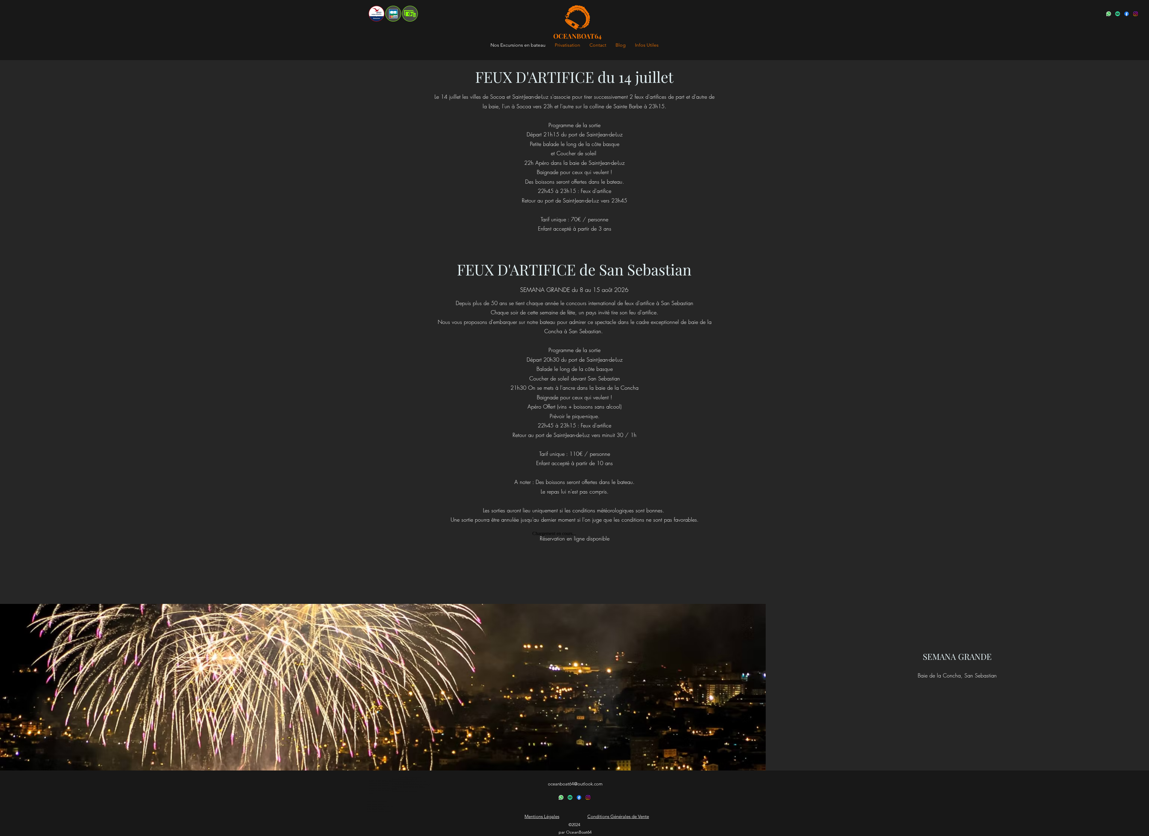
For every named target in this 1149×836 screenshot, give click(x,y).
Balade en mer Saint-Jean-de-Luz (383, 788)
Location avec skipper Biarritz (404, 779)
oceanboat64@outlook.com (575, 784)
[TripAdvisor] (1118, 14)
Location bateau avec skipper (409, 777)
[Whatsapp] (1109, 14)
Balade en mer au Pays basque (381, 781)
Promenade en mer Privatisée (404, 791)
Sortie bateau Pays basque (377, 801)
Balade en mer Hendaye (379, 783)
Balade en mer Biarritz (378, 786)
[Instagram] (1136, 14)
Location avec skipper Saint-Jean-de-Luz (409, 781)
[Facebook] (1127, 14)
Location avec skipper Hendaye (405, 784)
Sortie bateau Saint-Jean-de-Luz (380, 806)
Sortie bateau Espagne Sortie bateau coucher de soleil (379, 810)
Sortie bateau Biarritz (375, 804)
